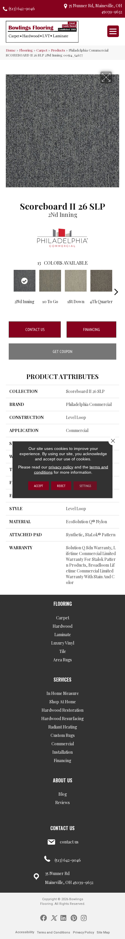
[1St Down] (75, 280)
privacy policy (61, 466)
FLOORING (62, 603)
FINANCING (91, 329)
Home (11, 50)
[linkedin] (63, 917)
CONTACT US (62, 828)
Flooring (26, 50)
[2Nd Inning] (24, 280)
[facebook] (43, 917)
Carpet (41, 50)
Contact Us (34, 329)
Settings (85, 485)
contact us (69, 842)
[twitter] (53, 917)
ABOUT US (62, 780)
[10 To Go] (50, 280)
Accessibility (24, 932)
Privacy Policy (83, 932)
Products (58, 50)
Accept (38, 485)
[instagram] (84, 917)
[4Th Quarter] (101, 280)
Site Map (103, 932)
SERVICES (62, 679)
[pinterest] (74, 917)
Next (116, 283)
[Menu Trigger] (113, 31)
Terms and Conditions (53, 932)
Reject (61, 485)
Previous (8, 283)
